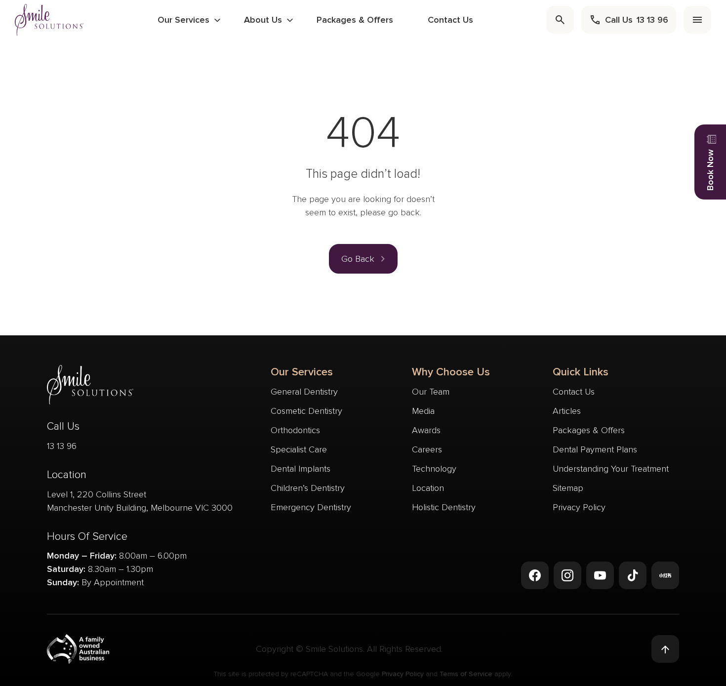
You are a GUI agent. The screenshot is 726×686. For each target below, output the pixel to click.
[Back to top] (665, 649)
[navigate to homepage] (49, 19)
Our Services (183, 19)
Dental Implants (300, 468)
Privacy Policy (579, 507)
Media (423, 410)
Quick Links (580, 372)
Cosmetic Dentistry (306, 410)
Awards (426, 430)
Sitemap (568, 488)
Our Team (430, 391)
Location (428, 488)
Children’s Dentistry (308, 488)
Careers (427, 449)
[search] (560, 20)
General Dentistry (304, 391)
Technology (434, 468)
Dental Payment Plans (595, 449)
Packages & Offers (355, 19)
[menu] (697, 20)
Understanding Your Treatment (611, 468)
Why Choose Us (451, 372)
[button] (363, 259)
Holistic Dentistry (444, 507)
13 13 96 (62, 446)
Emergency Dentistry (311, 507)
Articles (567, 410)
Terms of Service (466, 674)
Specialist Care (299, 449)
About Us (263, 19)
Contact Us (450, 19)
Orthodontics (295, 430)
